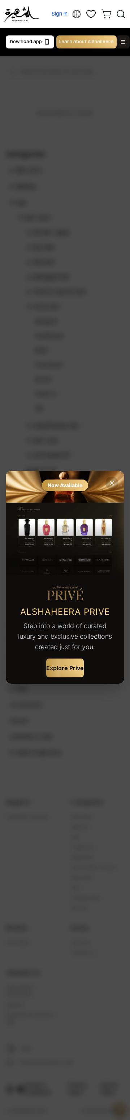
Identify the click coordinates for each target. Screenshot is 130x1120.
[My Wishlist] (91, 14)
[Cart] (106, 13)
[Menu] (123, 41)
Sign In (60, 14)
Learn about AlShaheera (86, 41)
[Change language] (76, 14)
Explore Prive (65, 668)
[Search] (121, 14)
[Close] (111, 483)
